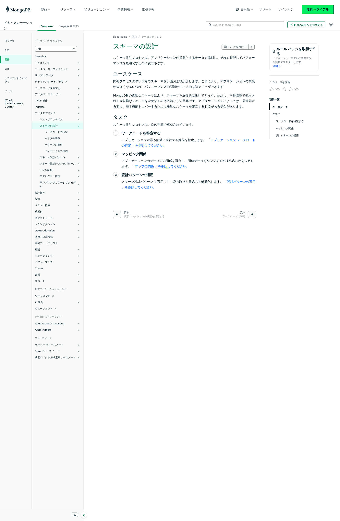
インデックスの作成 (56, 150)
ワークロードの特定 (56, 132)
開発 (134, 36)
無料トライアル (318, 9)
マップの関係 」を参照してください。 (162, 166)
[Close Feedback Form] (313, 48)
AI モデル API (42, 295)
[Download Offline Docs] (75, 515)
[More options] (251, 47)
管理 (7, 68)
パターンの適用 (54, 144)
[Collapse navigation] (84, 515)
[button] (244, 9)
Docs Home (120, 36)
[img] (271, 89)
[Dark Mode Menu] (331, 25)
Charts (39, 268)
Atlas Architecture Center (14, 103)
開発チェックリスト (46, 243)
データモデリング (151, 36)
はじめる (9, 40)
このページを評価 (279, 82)
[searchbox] (245, 24)
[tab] (46, 26)
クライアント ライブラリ (16, 80)
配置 (7, 49)
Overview (40, 56)
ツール (8, 90)
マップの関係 (52, 138)
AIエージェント (44, 308)
